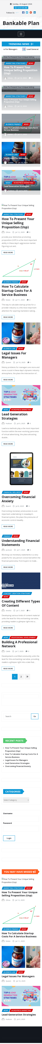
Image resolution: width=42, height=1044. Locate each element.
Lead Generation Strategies (16, 186)
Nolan (11, 78)
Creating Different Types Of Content (21, 603)
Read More (8, 252)
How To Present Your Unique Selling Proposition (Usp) (20, 100)
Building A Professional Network (19, 644)
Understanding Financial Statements (21, 543)
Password (7, 823)
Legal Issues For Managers (16, 158)
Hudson (11, 190)
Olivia (10, 106)
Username (7, 813)
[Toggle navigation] (21, 34)
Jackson (9, 550)
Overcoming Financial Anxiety (18, 499)
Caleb (8, 651)
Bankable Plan (21, 22)
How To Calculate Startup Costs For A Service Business (21, 70)
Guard (8, 506)
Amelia (8, 610)
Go (34, 716)
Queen (10, 162)
